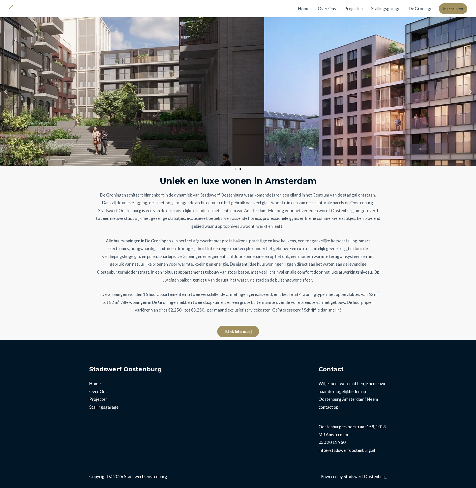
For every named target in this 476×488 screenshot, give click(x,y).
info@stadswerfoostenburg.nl (347, 450)
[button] (5, 92)
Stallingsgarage (385, 8)
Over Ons (327, 8)
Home (303, 8)
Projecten (353, 8)
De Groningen (422, 8)
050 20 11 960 (332, 442)
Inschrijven (453, 8)
